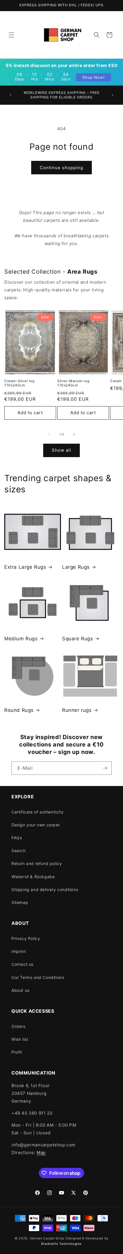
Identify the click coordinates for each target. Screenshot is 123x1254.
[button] (11, 35)
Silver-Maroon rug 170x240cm (73, 383)
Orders (18, 1026)
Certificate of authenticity (37, 811)
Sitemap (19, 902)
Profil (16, 1052)
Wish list (19, 1039)
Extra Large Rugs (25, 567)
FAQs (16, 837)
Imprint (18, 951)
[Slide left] (49, 434)
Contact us (22, 964)
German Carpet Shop (47, 1238)
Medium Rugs (21, 638)
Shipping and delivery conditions (44, 889)
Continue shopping (61, 167)
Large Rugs (76, 567)
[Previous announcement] (10, 95)
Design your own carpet (35, 824)
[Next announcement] (112, 95)
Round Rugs (19, 710)
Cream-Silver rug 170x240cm (19, 383)
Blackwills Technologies (61, 1244)
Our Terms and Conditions (37, 977)
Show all (61, 450)
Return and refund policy (36, 863)
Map (41, 1152)
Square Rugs (77, 638)
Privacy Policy (25, 938)
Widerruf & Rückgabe (33, 876)
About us (20, 990)
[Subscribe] (105, 768)
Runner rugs (77, 710)
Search (18, 850)
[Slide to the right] (74, 434)
